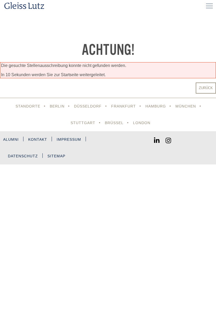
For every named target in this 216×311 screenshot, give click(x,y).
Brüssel (114, 123)
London (141, 123)
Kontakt (37, 139)
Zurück (206, 88)
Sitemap (56, 156)
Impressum (69, 139)
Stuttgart (83, 123)
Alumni (11, 139)
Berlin (57, 106)
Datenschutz (23, 156)
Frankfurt (123, 106)
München (185, 106)
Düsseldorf (88, 106)
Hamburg (155, 106)
